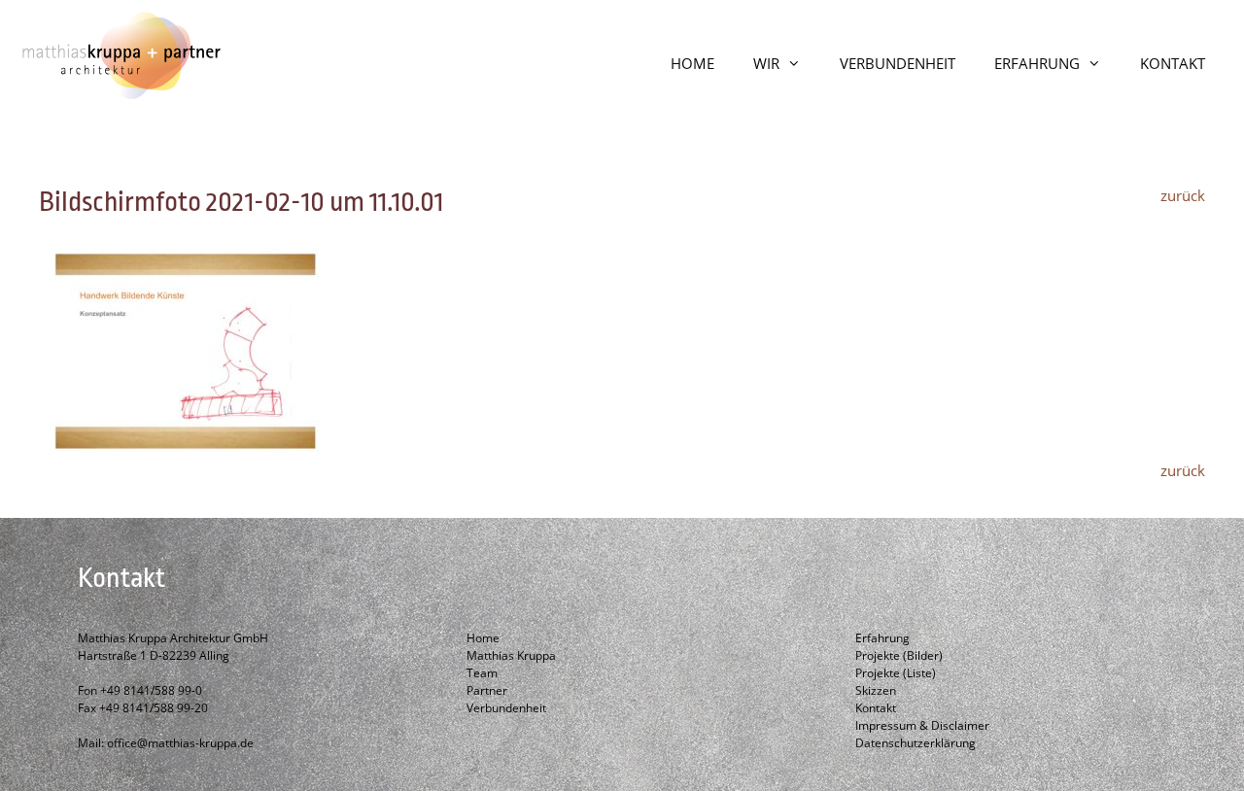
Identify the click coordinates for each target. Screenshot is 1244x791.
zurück (1182, 195)
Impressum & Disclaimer (922, 725)
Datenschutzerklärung (915, 743)
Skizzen (875, 690)
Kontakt (875, 708)
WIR (766, 63)
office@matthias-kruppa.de (180, 743)
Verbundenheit (506, 708)
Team (482, 673)
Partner (486, 690)
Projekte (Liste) (895, 673)
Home (483, 638)
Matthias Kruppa (511, 655)
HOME (692, 63)
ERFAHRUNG (1037, 63)
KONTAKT (1172, 63)
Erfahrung (882, 638)
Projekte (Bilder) (899, 655)
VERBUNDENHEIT (897, 63)
